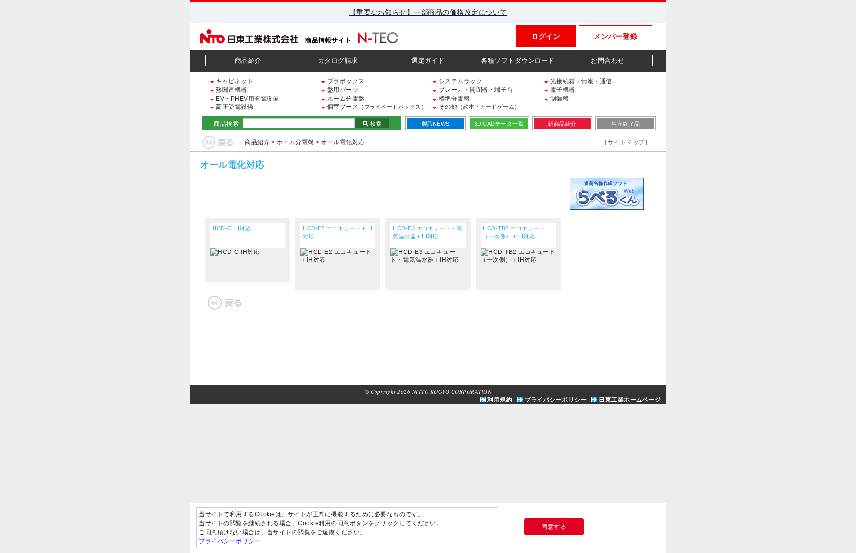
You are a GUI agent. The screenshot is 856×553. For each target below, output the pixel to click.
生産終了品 (625, 124)
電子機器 (561, 89)
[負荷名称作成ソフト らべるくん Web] (607, 205)
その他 (478, 106)
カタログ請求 (338, 60)
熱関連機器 (230, 89)
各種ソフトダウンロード (518, 60)
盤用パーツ (341, 89)
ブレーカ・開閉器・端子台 (475, 89)
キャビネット (233, 81)
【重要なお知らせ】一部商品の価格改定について (428, 12)
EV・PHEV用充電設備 (246, 98)
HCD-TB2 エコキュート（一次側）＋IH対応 (513, 232)
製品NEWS (436, 124)
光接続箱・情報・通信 (580, 81)
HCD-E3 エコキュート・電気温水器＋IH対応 (427, 232)
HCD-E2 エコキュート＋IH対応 (337, 232)
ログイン (546, 36)
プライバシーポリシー (556, 399)
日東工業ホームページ (630, 399)
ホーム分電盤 (345, 98)
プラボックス (345, 81)
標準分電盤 (453, 98)
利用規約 (499, 399)
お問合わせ (608, 60)
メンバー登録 (615, 36)
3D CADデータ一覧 (499, 124)
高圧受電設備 (233, 106)
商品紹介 (248, 60)
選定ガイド (428, 60)
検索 (375, 124)
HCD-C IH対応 (232, 228)
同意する (553, 526)
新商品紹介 (562, 124)
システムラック (459, 81)
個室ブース (376, 106)
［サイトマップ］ (626, 142)
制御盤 (558, 98)
